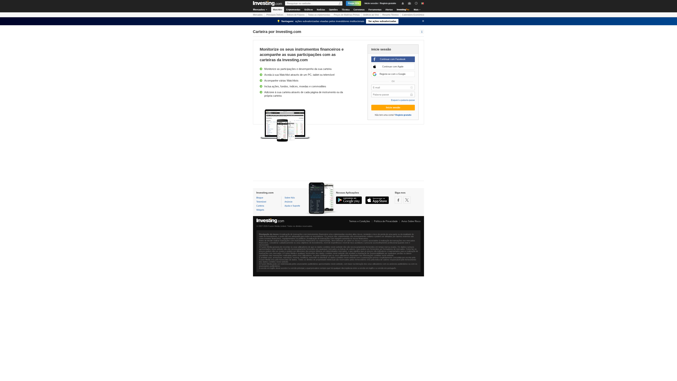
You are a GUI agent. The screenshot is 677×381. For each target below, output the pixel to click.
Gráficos (308, 9)
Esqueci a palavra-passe (403, 100)
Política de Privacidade (386, 221)
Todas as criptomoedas (319, 15)
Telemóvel (261, 202)
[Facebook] (398, 200)
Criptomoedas (293, 9)
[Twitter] (406, 200)
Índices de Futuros (295, 15)
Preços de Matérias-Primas (347, 15)
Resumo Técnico (390, 15)
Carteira (260, 206)
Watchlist (277, 9)
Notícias (321, 9)
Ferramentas (375, 9)
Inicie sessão (371, 3)
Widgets (260, 210)
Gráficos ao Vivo (371, 15)
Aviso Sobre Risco (410, 221)
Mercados (259, 9)
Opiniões (333, 9)
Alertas (389, 9)
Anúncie (288, 202)
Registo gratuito (388, 3)
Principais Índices (274, 15)
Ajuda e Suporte (292, 206)
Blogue (259, 197)
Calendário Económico (413, 15)
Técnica (346, 9)
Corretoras (359, 9)
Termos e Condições (359, 221)
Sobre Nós (290, 197)
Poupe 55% (353, 3)
